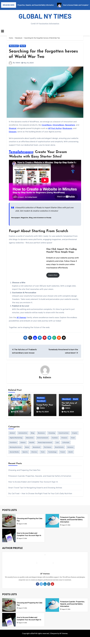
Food (73, 438)
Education (29, 438)
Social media (14, 452)
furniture (13, 442)
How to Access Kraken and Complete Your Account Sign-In (33, 482)
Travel (62, 452)
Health (31, 442)
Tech (42, 452)
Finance (64, 438)
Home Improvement (45, 442)
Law (57, 442)
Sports (25, 452)
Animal (12, 433)
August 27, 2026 (23, 523)
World (23, 46)
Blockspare (67, 128)
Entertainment (42, 438)
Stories (34, 452)
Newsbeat (14, 46)
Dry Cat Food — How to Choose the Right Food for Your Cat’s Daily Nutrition (40, 493)
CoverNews (47, 125)
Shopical (12, 128)
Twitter (41, 584)
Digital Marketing (16, 438)
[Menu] (45, 31)
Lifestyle (66, 442)
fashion (55, 438)
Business (40, 398)
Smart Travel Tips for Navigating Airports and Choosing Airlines (35, 488)
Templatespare (21, 152)
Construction (63, 433)
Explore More (52, 275)
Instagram (48, 584)
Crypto (74, 433)
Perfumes (47, 447)
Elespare (12, 132)
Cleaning (52, 433)
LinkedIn (45, 584)
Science (70, 447)
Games (23, 442)
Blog (32, 433)
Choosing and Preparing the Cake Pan (24, 470)
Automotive (23, 433)
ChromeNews (58, 125)
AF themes (21, 317)
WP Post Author (55, 128)
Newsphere (70, 125)
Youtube (52, 584)
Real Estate (59, 447)
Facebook (37, 584)
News (27, 447)
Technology (52, 452)
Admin (18, 63)
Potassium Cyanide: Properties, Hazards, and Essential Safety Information (39, 476)
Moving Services (15, 447)
